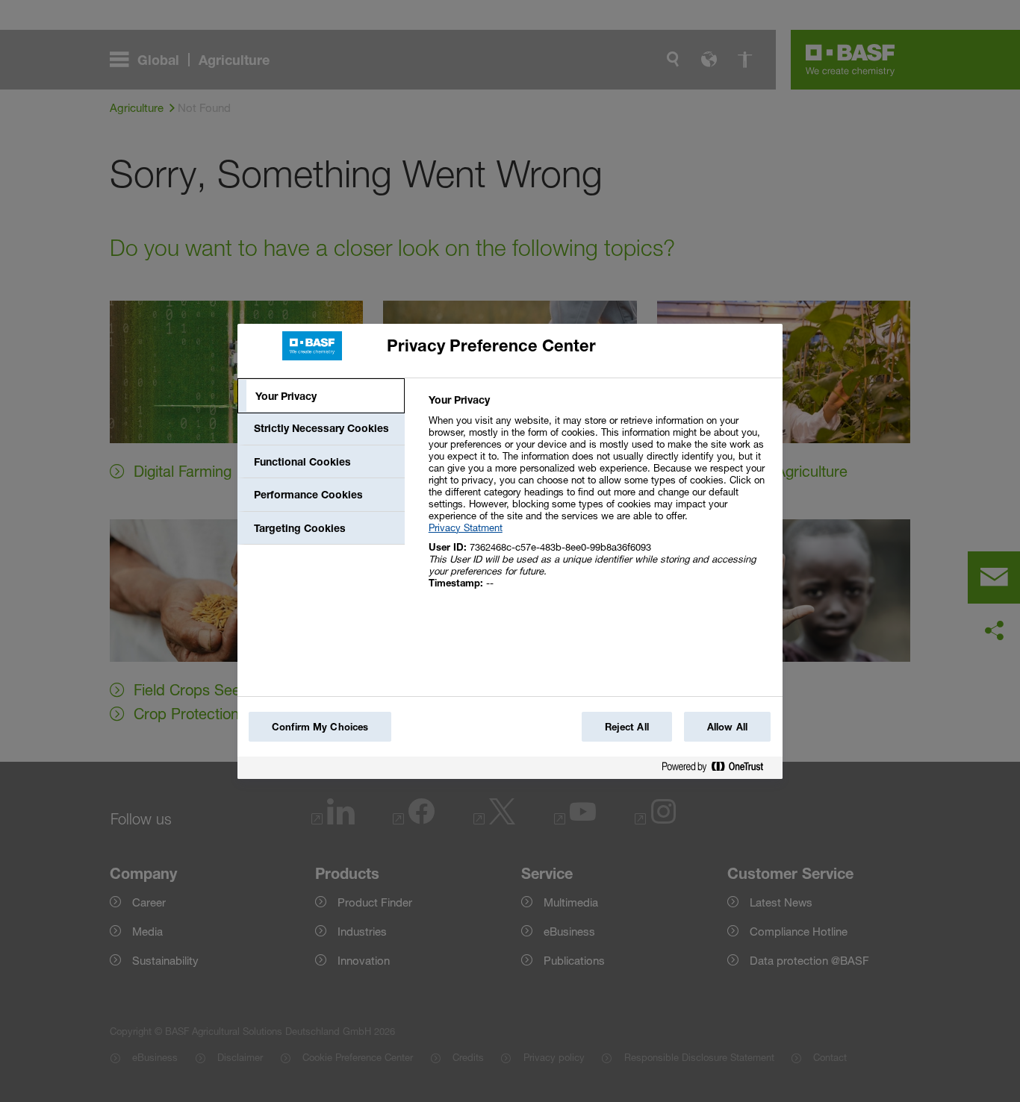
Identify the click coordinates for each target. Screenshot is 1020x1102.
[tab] (321, 396)
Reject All (627, 727)
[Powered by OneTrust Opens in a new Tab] (718, 769)
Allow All (727, 727)
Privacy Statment (466, 527)
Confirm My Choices (320, 727)
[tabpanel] (599, 499)
